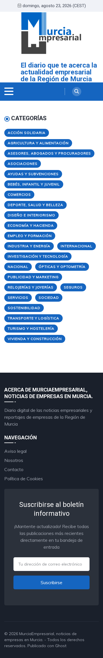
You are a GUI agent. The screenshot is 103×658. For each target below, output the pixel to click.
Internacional (76, 246)
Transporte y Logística (33, 318)
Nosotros (13, 460)
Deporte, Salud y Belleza (35, 205)
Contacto (13, 469)
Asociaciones (22, 163)
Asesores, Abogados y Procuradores (49, 153)
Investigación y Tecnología (38, 256)
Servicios (18, 297)
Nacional (18, 266)
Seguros (73, 287)
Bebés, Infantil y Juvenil (34, 184)
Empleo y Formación (30, 236)
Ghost (60, 645)
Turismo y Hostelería (31, 328)
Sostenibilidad (24, 308)
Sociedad (49, 297)
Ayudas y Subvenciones (33, 174)
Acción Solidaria (26, 133)
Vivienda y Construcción (35, 339)
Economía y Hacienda (31, 225)
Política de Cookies (23, 478)
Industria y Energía (29, 246)
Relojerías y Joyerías (31, 287)
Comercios (19, 194)
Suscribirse (51, 582)
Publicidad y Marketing (33, 277)
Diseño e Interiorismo (31, 215)
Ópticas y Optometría (62, 266)
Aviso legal (15, 451)
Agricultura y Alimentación (38, 143)
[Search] (76, 91)
